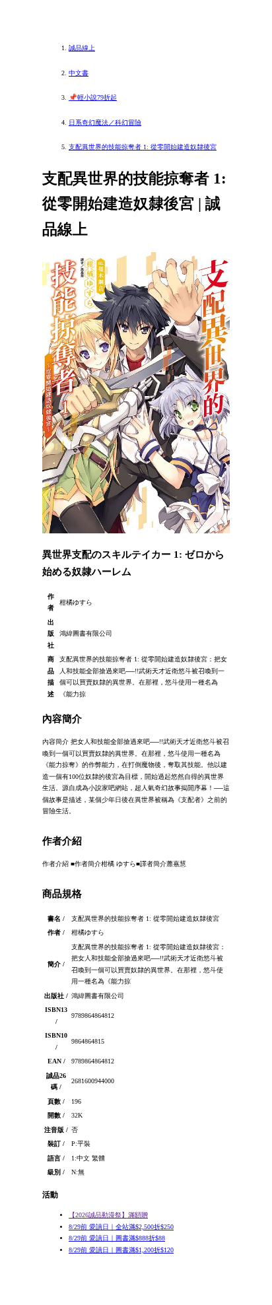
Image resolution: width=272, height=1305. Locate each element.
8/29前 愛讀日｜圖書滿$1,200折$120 (121, 1250)
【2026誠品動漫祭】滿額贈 (108, 1215)
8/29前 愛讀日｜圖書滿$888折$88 (117, 1238)
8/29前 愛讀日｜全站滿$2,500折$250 (121, 1226)
